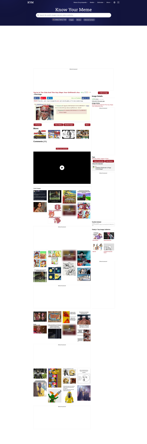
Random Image (69, 124)
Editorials (100, 2)
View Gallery (58, 124)
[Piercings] (62, 111)
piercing (94, 158)
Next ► (88, 124)
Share (37, 98)
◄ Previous (37, 124)
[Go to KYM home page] (31, 3)
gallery (58, 101)
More (108, 2)
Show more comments (62, 148)
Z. (96, 166)
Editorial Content (89, 20)
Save (43, 98)
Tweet (50, 98)
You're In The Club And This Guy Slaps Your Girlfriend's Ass (56, 92)
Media (92, 2)
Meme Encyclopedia (80, 2)
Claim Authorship (98, 161)
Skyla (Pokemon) (107, 240)
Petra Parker (95, 240)
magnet (102, 158)
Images (71, 20)
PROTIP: (36, 101)
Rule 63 (94, 251)
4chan (106, 158)
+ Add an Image (103, 92)
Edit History (109, 161)
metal (98, 158)
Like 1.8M (86, 98)
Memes (79, 20)
